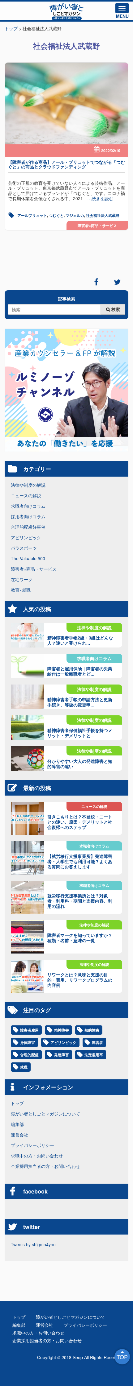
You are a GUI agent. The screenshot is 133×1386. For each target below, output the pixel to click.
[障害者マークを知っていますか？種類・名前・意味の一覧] (27, 937)
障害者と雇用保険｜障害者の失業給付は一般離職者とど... (79, 671)
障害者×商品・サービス (97, 225)
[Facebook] (96, 282)
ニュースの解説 (26, 495)
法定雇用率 (93, 1054)
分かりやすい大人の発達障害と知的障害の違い (79, 763)
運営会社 (19, 1135)
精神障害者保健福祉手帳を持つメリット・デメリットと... (79, 733)
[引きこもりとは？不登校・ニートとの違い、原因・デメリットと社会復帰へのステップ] (27, 818)
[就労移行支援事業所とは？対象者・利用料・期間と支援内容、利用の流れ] (27, 897)
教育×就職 (21, 590)
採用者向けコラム (28, 516)
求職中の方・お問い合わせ (37, 1155)
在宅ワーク (21, 579)
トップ (17, 1103)
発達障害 (61, 1054)
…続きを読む (98, 198)
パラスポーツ (24, 548)
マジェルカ (75, 215)
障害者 (97, 1042)
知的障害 (91, 1030)
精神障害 (61, 1030)
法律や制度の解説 (28, 485)
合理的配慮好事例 (28, 527)
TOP (122, 1357)
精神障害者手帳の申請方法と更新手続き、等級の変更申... (79, 702)
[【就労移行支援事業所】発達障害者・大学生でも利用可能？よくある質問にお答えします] (27, 858)
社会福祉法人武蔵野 (102, 215)
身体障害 (27, 1042)
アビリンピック (26, 537)
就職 (24, 1067)
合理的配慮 (29, 1054)
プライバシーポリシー (32, 1145)
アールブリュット (32, 215)
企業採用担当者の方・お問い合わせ (45, 1166)
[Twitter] (117, 282)
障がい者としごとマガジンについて (45, 1114)
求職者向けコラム (28, 506)
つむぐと (56, 215)
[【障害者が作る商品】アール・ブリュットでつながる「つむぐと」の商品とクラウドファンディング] (66, 103)
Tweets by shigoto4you (33, 1244)
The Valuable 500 (28, 558)
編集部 (17, 1124)
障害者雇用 (29, 1030)
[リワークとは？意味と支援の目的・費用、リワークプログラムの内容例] (27, 976)
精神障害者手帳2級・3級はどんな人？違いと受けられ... (80, 640)
